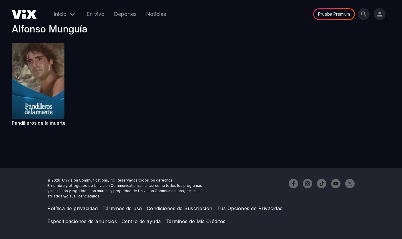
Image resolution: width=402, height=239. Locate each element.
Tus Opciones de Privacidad (250, 208)
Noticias (156, 14)
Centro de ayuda (141, 221)
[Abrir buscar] (364, 14)
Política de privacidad (72, 208)
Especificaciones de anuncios (82, 221)
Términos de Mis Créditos (196, 221)
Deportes (125, 14)
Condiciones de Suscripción (179, 208)
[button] (40, 81)
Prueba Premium (334, 14)
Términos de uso (122, 208)
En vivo (95, 14)
